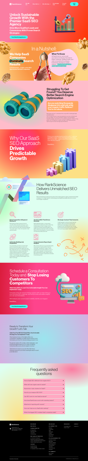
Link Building (33, 434)
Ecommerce (51, 434)
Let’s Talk (74, 4)
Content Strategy (33, 447)
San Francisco (14, 429)
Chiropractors (51, 445)
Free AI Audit (64, 4)
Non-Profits (51, 453)
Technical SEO (33, 431)
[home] (15, 4)
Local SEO (32, 432)
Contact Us (76, 426)
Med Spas (51, 441)
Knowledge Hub (56, 4)
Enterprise (51, 436)
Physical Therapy (52, 442)
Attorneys (51, 446)
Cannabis (51, 449)
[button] (36, 4)
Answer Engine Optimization (36, 442)
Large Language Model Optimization (37, 440)
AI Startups (51, 429)
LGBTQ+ (50, 454)
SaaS (50, 430)
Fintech (50, 433)
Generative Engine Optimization (36, 439)
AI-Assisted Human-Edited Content (37, 448)
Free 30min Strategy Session (19, 37)
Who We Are (27, 4)
